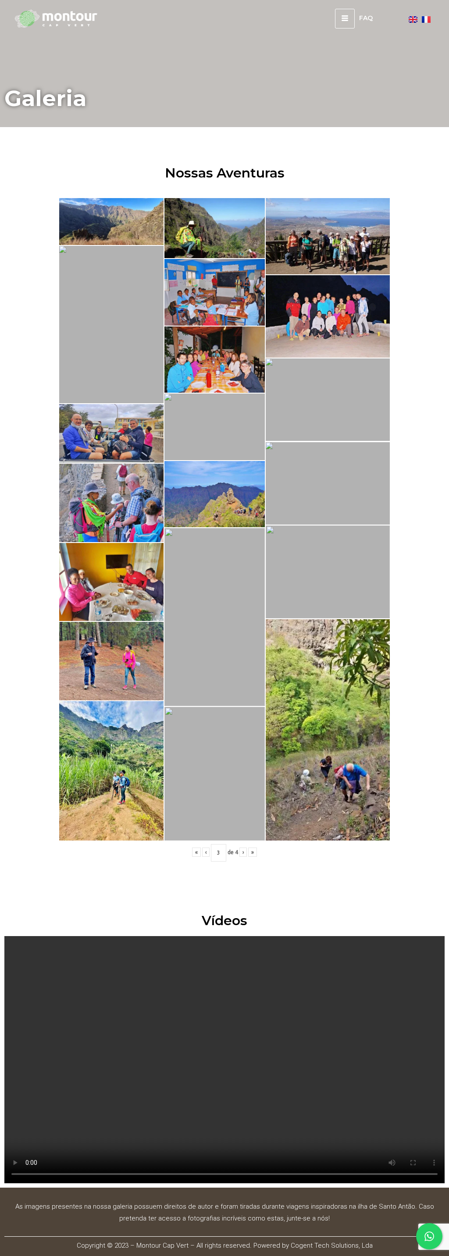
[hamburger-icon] (345, 18)
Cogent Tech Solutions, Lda (332, 1245)
